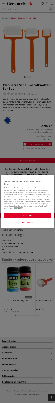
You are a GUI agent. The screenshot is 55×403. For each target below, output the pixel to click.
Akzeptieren (27, 215)
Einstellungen (27, 222)
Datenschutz (18, 208)
